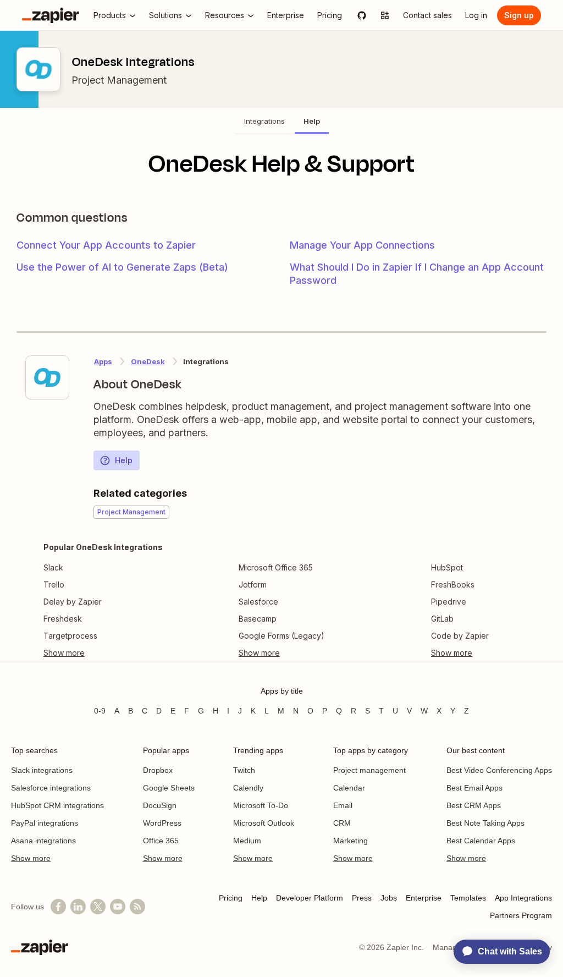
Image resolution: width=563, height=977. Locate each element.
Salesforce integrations (51, 787)
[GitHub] (361, 15)
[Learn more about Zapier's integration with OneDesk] (47, 377)
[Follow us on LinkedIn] (78, 906)
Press (362, 897)
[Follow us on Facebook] (58, 906)
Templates (468, 897)
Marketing (350, 840)
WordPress (162, 823)
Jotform (253, 584)
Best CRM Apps (473, 805)
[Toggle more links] (103, 653)
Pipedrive (448, 601)
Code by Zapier (460, 635)
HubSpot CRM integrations (57, 805)
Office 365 (161, 840)
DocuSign (159, 805)
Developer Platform (309, 897)
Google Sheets (169, 787)
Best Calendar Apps (480, 840)
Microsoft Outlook (263, 823)
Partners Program (521, 915)
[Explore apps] (384, 15)
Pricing (230, 897)
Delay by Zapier (72, 601)
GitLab (442, 618)
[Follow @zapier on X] (98, 906)
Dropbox (158, 770)
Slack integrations (42, 770)
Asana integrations (43, 840)
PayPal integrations (44, 823)
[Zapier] (50, 15)
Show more (31, 858)
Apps (103, 361)
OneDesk (148, 361)
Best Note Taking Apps (485, 823)
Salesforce (258, 601)
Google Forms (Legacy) (281, 635)
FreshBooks (452, 584)
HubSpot (447, 567)
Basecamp (258, 618)
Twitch (244, 770)
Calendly (248, 787)
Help (124, 460)
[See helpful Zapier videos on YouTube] (117, 906)
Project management (369, 770)
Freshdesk (62, 618)
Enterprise (423, 897)
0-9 (100, 710)
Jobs (388, 897)
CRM (342, 823)
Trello (53, 584)
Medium (247, 840)
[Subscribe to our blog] (137, 906)
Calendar (349, 787)
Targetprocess (70, 635)
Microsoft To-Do (260, 805)
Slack (53, 567)
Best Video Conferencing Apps (499, 770)
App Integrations (523, 897)
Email (342, 805)
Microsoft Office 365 (276, 567)
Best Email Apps (474, 787)
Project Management (119, 80)
